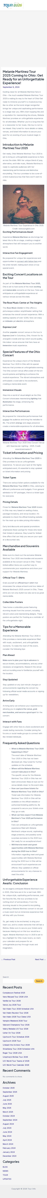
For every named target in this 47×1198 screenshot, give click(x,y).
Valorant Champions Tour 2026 (16, 1025)
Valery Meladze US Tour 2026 (15, 1029)
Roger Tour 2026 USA (12, 1053)
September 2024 (10, 1120)
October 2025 (9, 1088)
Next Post (40, 959)
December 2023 (9, 1156)
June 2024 (7, 1132)
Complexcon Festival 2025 (14, 993)
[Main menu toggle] (42, 5)
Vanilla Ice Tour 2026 (12, 1001)
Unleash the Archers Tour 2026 (16, 1045)
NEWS (5, 1171)
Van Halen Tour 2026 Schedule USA (18, 1009)
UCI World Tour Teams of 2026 (16, 1061)
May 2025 (7, 1108)
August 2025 (8, 1096)
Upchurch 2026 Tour (12, 1041)
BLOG (5, 1167)
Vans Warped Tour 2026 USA (15, 997)
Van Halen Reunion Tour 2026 (15, 1013)
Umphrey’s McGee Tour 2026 (15, 1057)
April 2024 (7, 1140)
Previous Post (8, 959)
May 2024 (7, 1136)
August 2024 (8, 1124)
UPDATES (7, 1179)
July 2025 (7, 1100)
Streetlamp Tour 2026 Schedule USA (18, 1049)
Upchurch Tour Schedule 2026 (16, 1037)
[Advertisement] (23, 35)
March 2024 (8, 1144)
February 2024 (9, 1148)
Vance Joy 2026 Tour (12, 1005)
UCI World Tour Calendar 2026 (16, 1065)
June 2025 (7, 1104)
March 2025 (8, 1112)
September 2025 (10, 1092)
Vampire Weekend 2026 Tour (15, 1021)
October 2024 (9, 1116)
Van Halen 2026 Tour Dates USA (17, 1017)
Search (6, 977)
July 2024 (7, 1128)
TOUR (5, 1175)
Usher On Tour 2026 (11, 1033)
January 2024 (9, 1152)
